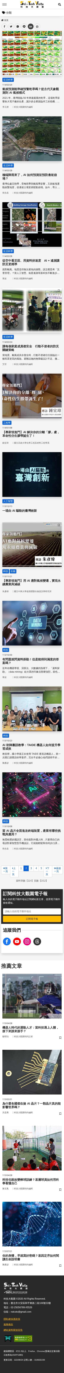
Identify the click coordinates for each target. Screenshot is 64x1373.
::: (2, 19)
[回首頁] (32, 4)
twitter (11, 26)
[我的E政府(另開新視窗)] (8, 1338)
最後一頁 (57, 870)
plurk (17, 26)
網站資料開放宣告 (13, 1330)
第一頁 (5, 870)
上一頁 (14, 871)
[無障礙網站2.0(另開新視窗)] (23, 1338)
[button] (59, 4)
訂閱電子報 (32, 919)
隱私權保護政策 (12, 1319)
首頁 (6, 20)
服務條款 (8, 1324)
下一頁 (47, 871)
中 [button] (30, 26)
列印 (37, 26)
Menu (4, 4)
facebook (4, 26)
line (23, 26)
